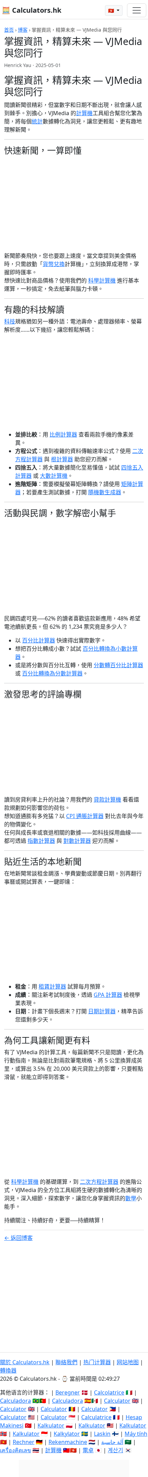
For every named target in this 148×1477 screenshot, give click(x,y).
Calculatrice (96, 1417)
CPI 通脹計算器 (85, 816)
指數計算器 (41, 841)
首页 (9, 29)
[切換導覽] (136, 10)
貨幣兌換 (54, 264)
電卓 (88, 1450)
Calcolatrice (109, 1392)
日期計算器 (102, 1011)
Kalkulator (51, 1425)
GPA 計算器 (108, 995)
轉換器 (8, 1370)
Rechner (23, 1442)
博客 (23, 29)
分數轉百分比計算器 (118, 665)
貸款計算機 (107, 799)
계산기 (115, 1450)
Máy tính (136, 1433)
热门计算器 (97, 1362)
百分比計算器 (38, 640)
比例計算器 (63, 434)
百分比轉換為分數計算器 (52, 673)
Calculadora (15, 1400)
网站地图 (128, 1362)
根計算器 (62, 459)
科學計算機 (102, 280)
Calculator (117, 1400)
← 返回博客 (18, 1238)
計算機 (84, 113)
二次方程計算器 (99, 1182)
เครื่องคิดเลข (15, 1450)
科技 (9, 321)
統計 (37, 121)
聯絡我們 (66, 1362)
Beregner (67, 1392)
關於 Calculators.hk (25, 1362)
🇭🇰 (111, 10)
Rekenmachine (68, 1442)
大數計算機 (53, 476)
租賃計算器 (52, 986)
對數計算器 (77, 841)
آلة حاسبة (112, 1442)
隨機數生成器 (104, 492)
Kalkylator (67, 1433)
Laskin (102, 1433)
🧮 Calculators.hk (31, 10)
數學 (130, 1198)
